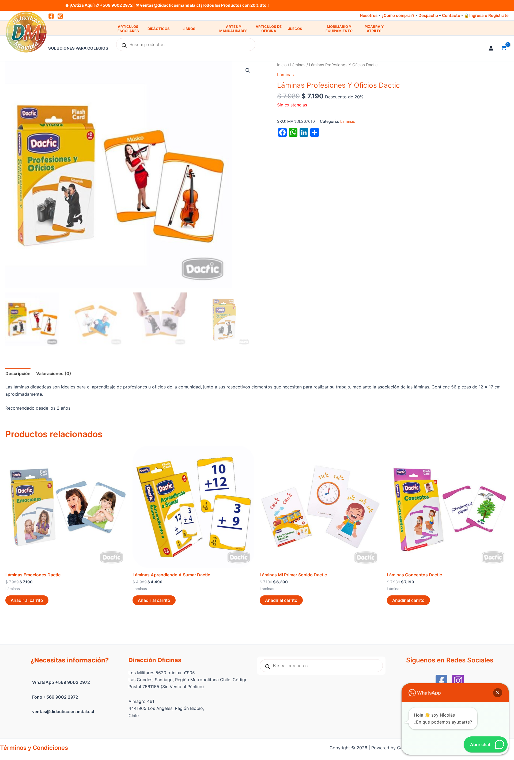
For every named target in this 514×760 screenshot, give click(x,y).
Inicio (282, 64)
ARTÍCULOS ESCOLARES (128, 29)
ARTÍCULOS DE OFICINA (269, 29)
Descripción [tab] (18, 373)
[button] (248, 70)
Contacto (451, 15)
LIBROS (189, 29)
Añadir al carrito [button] (27, 600)
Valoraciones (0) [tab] (53, 373)
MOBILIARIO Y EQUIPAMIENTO (339, 29)
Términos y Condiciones (34, 747)
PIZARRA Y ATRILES (374, 29)
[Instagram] (60, 16)
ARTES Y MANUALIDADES (233, 29)
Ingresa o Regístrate (489, 15)
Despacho (428, 15)
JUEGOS (295, 29)
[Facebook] (441, 680)
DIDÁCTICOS (159, 29)
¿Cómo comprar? (397, 15)
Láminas (297, 64)
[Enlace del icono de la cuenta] (491, 48)
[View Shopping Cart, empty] (504, 48)
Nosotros (368, 15)
